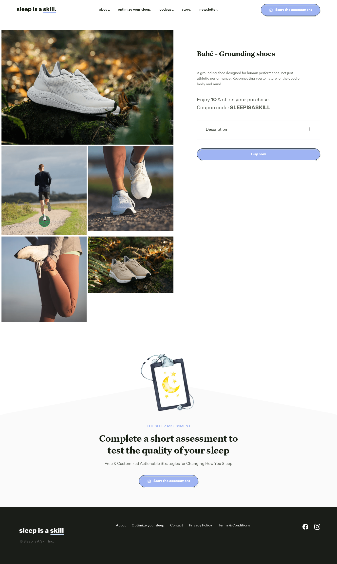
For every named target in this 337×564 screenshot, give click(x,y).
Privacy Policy (200, 525)
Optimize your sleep (148, 525)
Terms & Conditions (234, 525)
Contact (176, 525)
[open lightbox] (87, 87)
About (121, 525)
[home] (36, 10)
